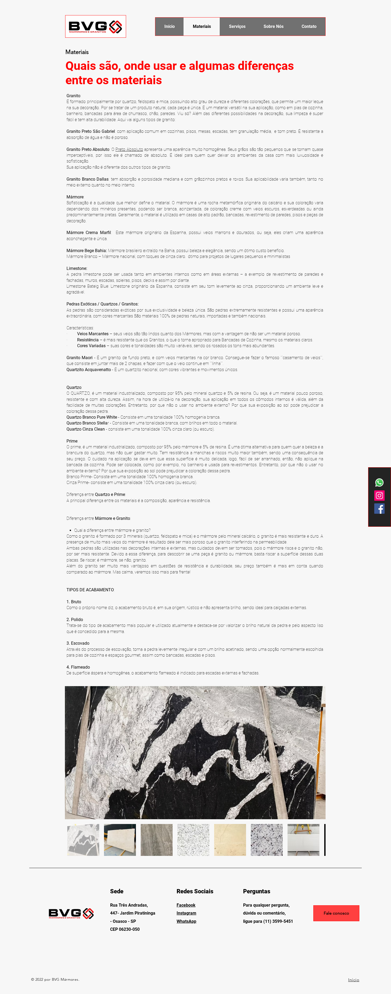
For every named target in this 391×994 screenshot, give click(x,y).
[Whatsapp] (379, 482)
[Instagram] (379, 495)
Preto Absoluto (129, 149)
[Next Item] (316, 752)
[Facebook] (379, 508)
